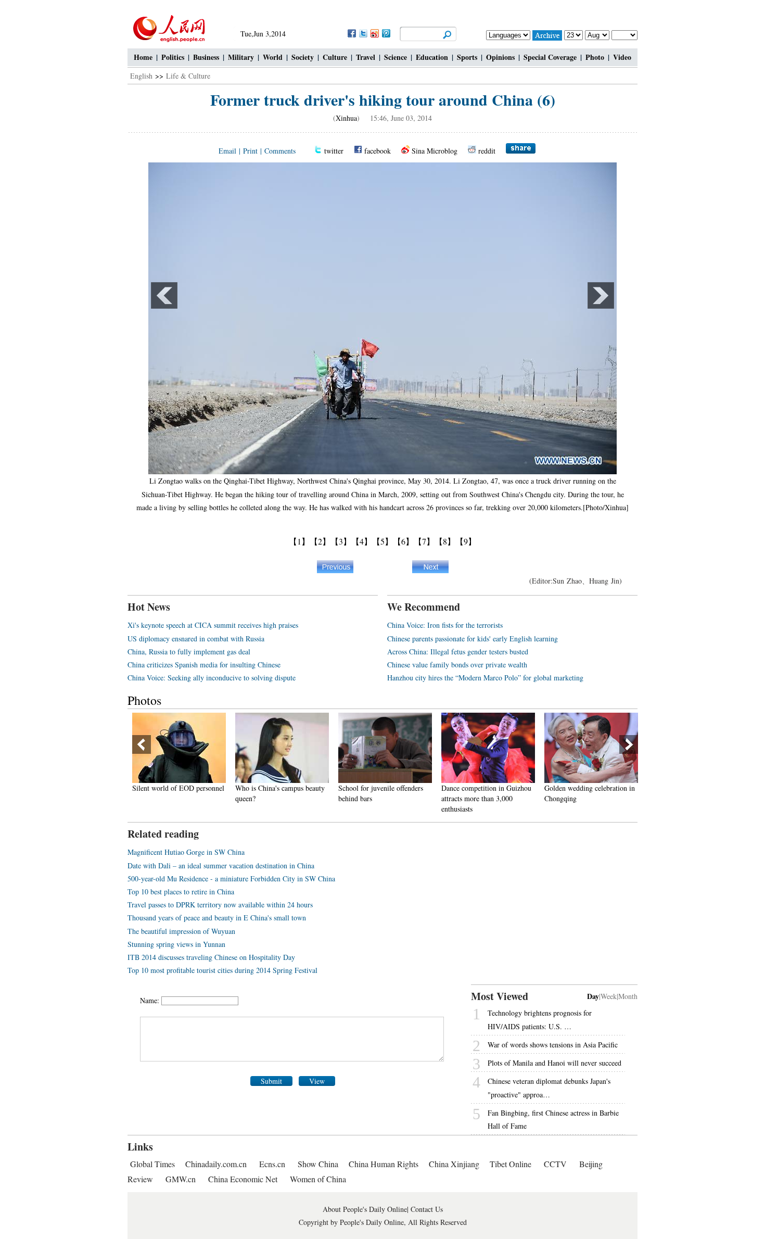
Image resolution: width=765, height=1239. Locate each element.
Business (206, 57)
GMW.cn (181, 1178)
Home (143, 57)
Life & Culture (188, 76)
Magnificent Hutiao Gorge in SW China (186, 852)
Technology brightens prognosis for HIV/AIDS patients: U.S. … (540, 1019)
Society (302, 57)
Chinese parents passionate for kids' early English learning (472, 638)
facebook (377, 151)
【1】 (299, 541)
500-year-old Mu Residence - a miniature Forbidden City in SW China (231, 878)
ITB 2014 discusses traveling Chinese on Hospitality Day (211, 957)
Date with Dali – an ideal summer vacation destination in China (221, 865)
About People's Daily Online (365, 1209)
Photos (144, 700)
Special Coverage (550, 57)
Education (432, 57)
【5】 (382, 541)
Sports (467, 57)
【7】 (424, 541)
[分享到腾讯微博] (385, 33)
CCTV (555, 1163)
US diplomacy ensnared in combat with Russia (196, 638)
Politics (172, 57)
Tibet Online (510, 1163)
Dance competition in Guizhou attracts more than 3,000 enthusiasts (397, 798)
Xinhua (346, 118)
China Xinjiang (454, 1163)
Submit (271, 1081)
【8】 (445, 541)
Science (395, 57)
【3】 (340, 541)
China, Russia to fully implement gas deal (189, 651)
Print (250, 151)
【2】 (320, 541)
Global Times (152, 1163)
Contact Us (427, 1209)
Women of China (318, 1178)
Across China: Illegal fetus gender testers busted (457, 651)
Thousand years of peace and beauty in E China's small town (217, 917)
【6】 (403, 541)
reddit (486, 151)
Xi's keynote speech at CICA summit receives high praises (213, 625)
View (317, 1081)
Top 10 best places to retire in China (181, 891)
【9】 (465, 541)
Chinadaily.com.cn (216, 1163)
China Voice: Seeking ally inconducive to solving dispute (212, 677)
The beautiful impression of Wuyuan (181, 931)
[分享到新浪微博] (374, 33)
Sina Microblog (434, 151)
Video (622, 57)
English (141, 76)
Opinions (500, 57)
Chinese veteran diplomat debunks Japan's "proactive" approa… (549, 1087)
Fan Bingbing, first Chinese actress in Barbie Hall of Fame (553, 1119)
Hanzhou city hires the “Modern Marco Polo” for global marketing (485, 677)
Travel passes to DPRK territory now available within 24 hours (220, 904)
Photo (594, 57)
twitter (333, 151)
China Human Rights (383, 1163)
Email (227, 151)
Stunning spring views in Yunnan (176, 944)
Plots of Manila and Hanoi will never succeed (554, 1063)
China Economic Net (242, 1178)
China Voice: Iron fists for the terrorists (445, 625)
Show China (318, 1163)
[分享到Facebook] (351, 33)
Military (241, 57)
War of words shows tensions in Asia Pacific (553, 1045)
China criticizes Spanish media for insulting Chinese (204, 664)
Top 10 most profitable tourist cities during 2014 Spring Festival (222, 970)
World (273, 57)
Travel (365, 57)
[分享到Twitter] (362, 33)
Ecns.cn (272, 1163)
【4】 (361, 541)
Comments (280, 151)
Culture (335, 57)
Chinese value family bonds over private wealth (457, 664)
